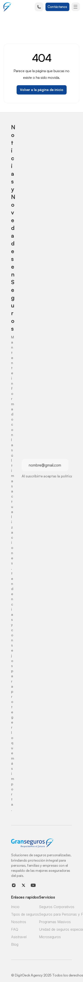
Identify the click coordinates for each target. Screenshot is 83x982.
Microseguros (50, 937)
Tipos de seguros (25, 914)
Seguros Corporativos (56, 907)
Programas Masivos (55, 922)
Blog (14, 944)
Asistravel (19, 937)
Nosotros (18, 922)
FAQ (14, 929)
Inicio (15, 907)
